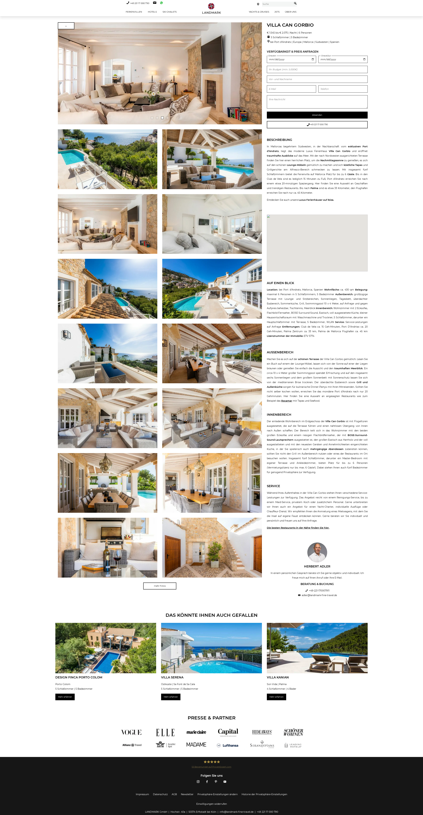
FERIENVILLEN (133, 11)
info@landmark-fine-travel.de (236, 811)
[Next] (258, 73)
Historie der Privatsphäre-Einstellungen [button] (264, 794)
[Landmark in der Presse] (163, 739)
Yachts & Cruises (259, 11)
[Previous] (61, 73)
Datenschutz (160, 794)
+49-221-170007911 (319, 590)
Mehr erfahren (65, 697)
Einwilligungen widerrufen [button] (211, 803)
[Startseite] (211, 8)
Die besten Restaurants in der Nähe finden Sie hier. (298, 527)
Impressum (142, 794)
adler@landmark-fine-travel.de (319, 595)
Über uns (290, 11)
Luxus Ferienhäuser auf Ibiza (316, 199)
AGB (174, 794)
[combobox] (277, 4)
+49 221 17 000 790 (139, 3)
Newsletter (187, 794)
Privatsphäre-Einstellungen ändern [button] (217, 794)
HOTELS (152, 11)
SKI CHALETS (169, 11)
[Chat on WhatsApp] (160, 3)
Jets (277, 11)
